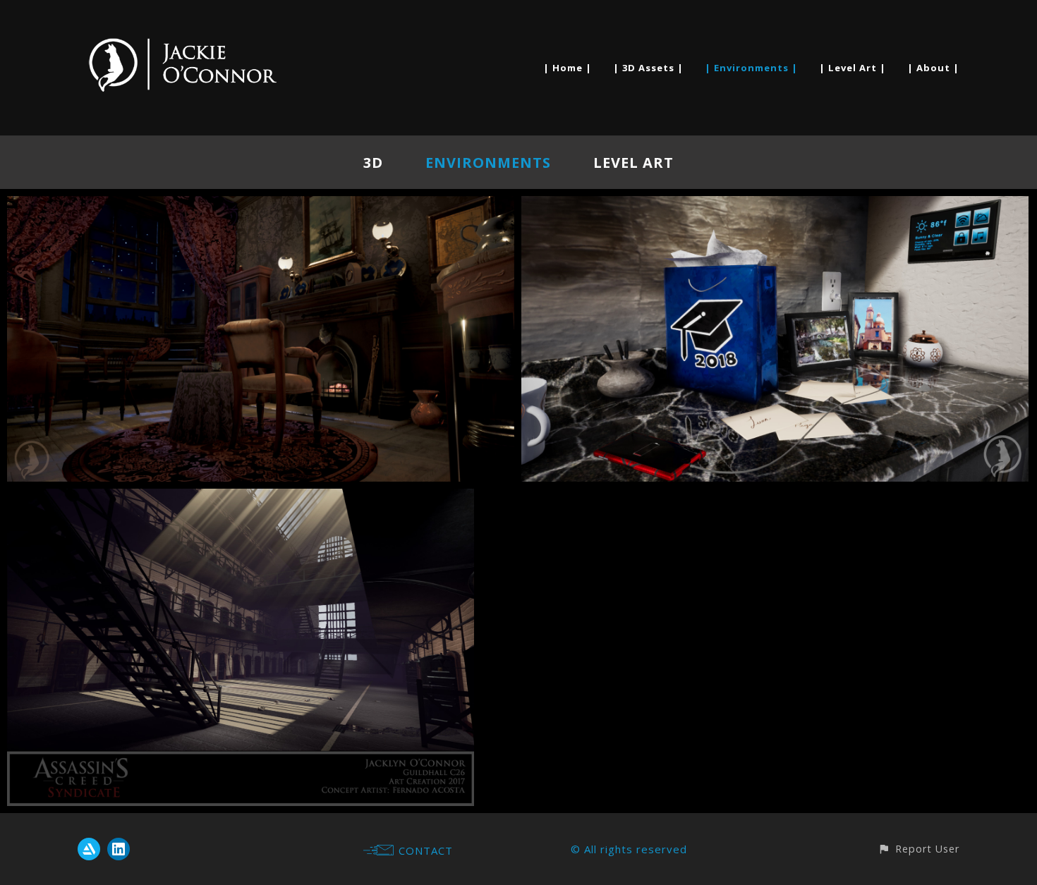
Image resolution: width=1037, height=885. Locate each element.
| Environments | (751, 67)
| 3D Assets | (648, 67)
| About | (933, 67)
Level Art (633, 162)
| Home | (567, 67)
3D (373, 162)
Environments (488, 162)
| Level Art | (852, 67)
